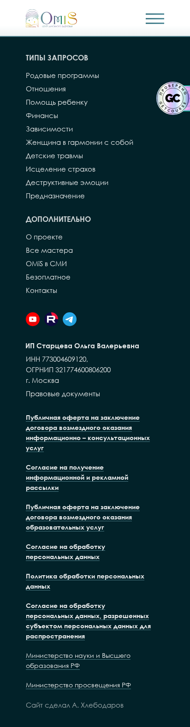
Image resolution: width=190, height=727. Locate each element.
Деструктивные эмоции (67, 182)
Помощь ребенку (57, 102)
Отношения (46, 88)
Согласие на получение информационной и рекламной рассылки (77, 477)
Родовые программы (62, 75)
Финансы (42, 115)
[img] (51, 18)
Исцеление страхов (60, 169)
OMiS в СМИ (46, 263)
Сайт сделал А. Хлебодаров (75, 705)
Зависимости (49, 129)
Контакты (41, 290)
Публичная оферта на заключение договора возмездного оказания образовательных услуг (83, 517)
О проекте (44, 236)
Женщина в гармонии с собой (79, 142)
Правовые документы (63, 393)
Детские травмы (54, 155)
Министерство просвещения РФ (78, 685)
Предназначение (55, 195)
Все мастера (49, 250)
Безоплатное (48, 277)
